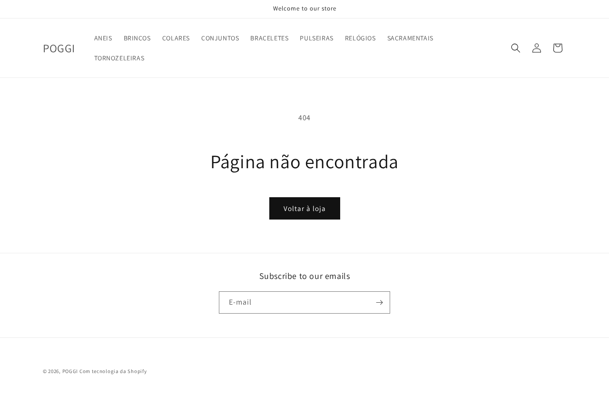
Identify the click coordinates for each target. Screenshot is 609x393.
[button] (515, 48)
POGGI (70, 371)
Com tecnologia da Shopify (113, 371)
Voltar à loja (305, 208)
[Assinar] (379, 302)
